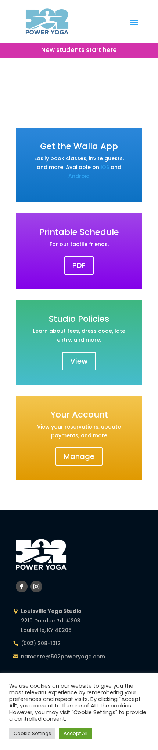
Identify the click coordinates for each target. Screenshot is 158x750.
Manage (79, 456)
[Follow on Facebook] (22, 586)
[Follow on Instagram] (36, 586)
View (79, 361)
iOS (105, 167)
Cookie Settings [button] (32, 733)
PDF (79, 265)
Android (79, 176)
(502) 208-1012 (41, 643)
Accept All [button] (75, 733)
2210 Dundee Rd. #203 (50, 620)
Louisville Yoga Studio (51, 611)
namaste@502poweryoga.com (63, 656)
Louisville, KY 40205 (46, 630)
